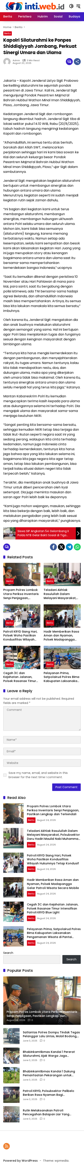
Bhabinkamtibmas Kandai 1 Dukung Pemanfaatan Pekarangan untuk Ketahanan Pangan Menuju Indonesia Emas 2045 (50, 1073)
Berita (7, 33)
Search (8, 953)
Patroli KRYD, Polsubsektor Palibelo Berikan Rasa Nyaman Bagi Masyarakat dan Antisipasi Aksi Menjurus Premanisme (48, 1093)
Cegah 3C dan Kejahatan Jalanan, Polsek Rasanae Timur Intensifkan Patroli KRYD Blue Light (20, 677)
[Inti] (34, 6)
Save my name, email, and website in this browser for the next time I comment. (38, 775)
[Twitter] (61, 547)
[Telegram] (69, 547)
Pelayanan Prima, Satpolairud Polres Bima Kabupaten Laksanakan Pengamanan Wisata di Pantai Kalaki (61, 677)
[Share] (77, 61)
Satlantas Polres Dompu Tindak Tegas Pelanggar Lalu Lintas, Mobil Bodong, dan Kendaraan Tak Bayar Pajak (51, 1034)
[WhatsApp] (77, 547)
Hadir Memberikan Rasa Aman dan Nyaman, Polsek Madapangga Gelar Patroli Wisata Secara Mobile (61, 636)
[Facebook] (53, 547)
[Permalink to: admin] (8, 61)
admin (16, 60)
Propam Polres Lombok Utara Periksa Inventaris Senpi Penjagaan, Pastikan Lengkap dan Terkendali (21, 594)
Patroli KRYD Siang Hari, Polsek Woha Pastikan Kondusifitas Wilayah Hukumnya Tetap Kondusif (20, 636)
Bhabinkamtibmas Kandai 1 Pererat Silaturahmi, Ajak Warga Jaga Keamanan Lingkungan (49, 1054)
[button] (71, 6)
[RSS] (6, 1146)
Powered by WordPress (20, 1161)
